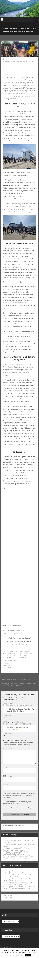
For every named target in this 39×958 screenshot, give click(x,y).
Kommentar (7, 749)
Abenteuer (7, 45)
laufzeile (9, 14)
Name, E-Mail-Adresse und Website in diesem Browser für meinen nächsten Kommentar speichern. (19, 796)
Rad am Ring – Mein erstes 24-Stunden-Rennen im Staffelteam (26, 651)
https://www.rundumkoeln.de (12, 633)
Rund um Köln (29, 61)
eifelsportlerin (9, 59)
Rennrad (22, 61)
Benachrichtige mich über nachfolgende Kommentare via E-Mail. (17, 803)
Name (5, 767)
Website (6, 785)
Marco (8, 875)
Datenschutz (8, 897)
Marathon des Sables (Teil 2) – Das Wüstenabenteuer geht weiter (16, 849)
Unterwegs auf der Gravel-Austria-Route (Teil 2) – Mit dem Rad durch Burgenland (18, 857)
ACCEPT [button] (28, 955)
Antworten (8, 715)
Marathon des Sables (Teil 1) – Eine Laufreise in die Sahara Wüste (10, 651)
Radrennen (16, 61)
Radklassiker (8, 61)
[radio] (12, 644)
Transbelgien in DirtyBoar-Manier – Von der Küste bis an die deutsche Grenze (18, 685)
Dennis (10, 704)
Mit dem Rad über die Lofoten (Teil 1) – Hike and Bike (17, 872)
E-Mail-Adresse (8, 776)
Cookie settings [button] (17, 955)
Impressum (8, 895)
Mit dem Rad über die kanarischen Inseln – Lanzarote (9, 662)
